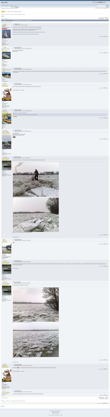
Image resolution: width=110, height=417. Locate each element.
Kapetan (4, 24)
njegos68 (5, 110)
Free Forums (57, 412)
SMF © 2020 (54, 410)
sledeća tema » (106, 17)
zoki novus (5, 130)
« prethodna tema (101, 17)
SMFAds (53, 412)
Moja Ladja (4, 2)
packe (4, 239)
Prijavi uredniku (101, 36)
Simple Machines (59, 410)
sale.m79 (4, 47)
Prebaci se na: (99, 403)
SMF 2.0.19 (51, 410)
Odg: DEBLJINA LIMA (17, 47)
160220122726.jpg (16, 232)
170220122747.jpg (16, 357)
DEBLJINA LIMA (17, 24)
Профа (18, 14)
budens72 (5, 157)
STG (4, 390)
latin (4, 68)
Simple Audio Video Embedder (55, 411)
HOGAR (4, 83)
